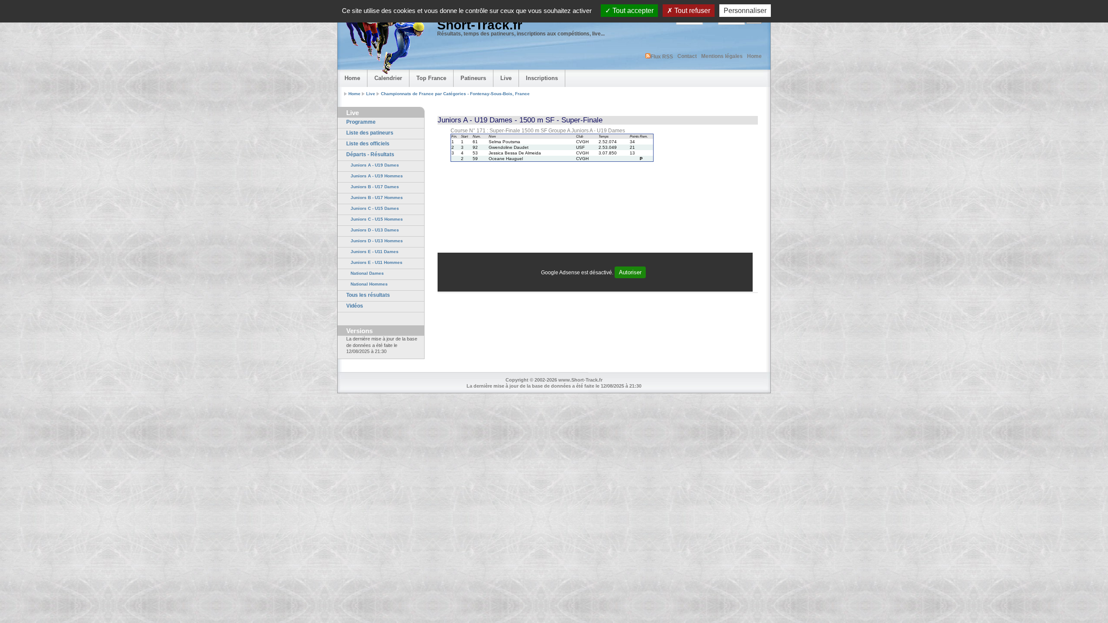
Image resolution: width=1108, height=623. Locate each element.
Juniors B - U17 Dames (375, 186)
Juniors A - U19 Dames (375, 165)
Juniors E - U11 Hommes (377, 262)
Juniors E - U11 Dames (375, 251)
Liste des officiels (368, 144)
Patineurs (473, 78)
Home (754, 56)
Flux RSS (662, 57)
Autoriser (630, 272)
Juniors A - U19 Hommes (377, 175)
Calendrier (388, 78)
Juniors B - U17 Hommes (377, 197)
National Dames (367, 273)
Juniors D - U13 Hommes (377, 240)
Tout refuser (691, 10)
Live (506, 78)
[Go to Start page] (383, 41)
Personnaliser (745, 10)
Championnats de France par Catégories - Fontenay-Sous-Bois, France (455, 93)
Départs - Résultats (370, 154)
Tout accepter (632, 10)
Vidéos (354, 306)
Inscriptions (542, 78)
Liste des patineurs (369, 133)
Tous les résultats (368, 295)
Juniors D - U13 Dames (375, 230)
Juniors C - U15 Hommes (377, 219)
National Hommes (369, 284)
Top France (431, 78)
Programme (361, 122)
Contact (687, 56)
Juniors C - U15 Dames (375, 208)
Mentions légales (722, 56)
